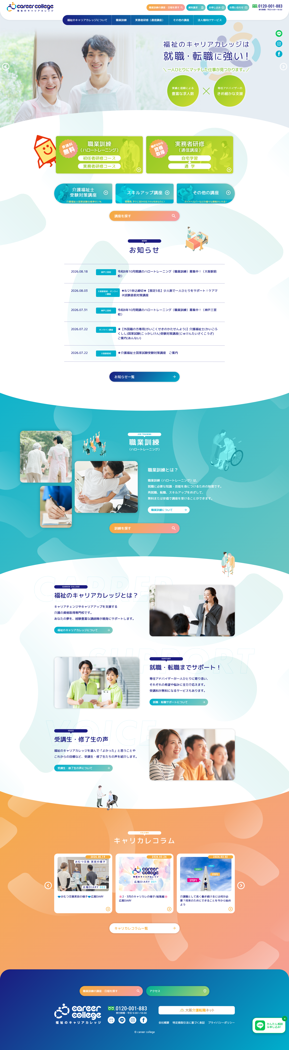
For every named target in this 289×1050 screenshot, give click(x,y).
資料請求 (193, 7)
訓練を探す (122, 528)
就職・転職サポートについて (170, 702)
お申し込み (215, 7)
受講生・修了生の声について (75, 768)
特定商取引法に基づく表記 (189, 1022)
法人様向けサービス (210, 20)
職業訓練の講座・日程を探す (164, 7)
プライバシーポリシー (221, 1022)
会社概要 (164, 1022)
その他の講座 (181, 20)
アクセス (155, 991)
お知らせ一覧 (124, 376)
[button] (5, 66)
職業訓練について (162, 510)
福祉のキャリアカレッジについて (87, 20)
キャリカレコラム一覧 (131, 928)
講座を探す (122, 215)
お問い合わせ (236, 7)
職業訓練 (121, 20)
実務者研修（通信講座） (150, 20)
